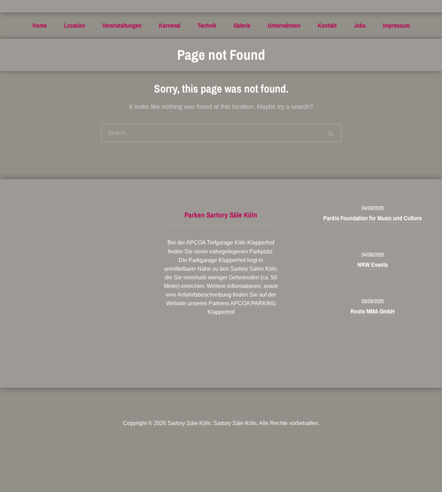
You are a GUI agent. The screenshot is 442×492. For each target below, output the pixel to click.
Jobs (360, 25)
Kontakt (327, 25)
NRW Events (372, 264)
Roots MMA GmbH (372, 311)
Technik (207, 25)
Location (74, 25)
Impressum (396, 25)
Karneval (169, 25)
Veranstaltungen (122, 25)
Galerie (241, 25)
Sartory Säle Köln (189, 423)
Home (39, 25)
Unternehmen (284, 25)
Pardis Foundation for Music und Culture (372, 218)
